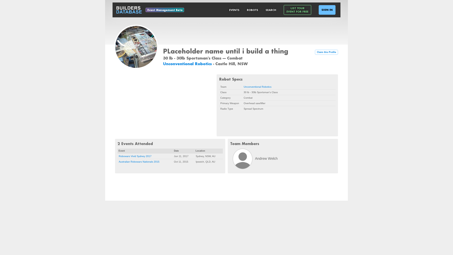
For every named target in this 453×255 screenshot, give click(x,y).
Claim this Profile (326, 52)
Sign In (327, 10)
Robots (252, 10)
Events (234, 10)
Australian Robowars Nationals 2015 (139, 161)
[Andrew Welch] (243, 159)
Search (271, 10)
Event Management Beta (164, 10)
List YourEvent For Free (297, 10)
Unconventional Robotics (188, 63)
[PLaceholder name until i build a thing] (136, 47)
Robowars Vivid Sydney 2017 (135, 156)
